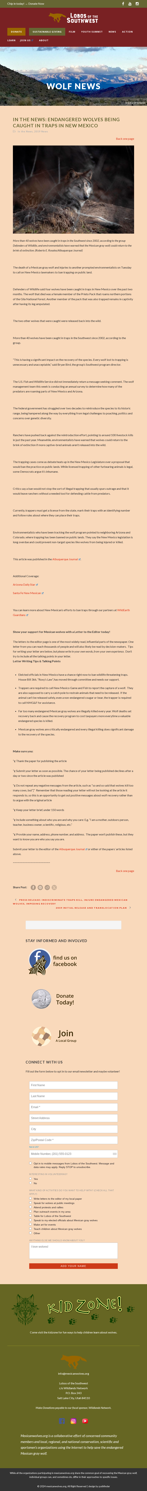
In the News (25, 131)
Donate (16, 31)
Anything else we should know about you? (57, 1240)
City (33, 1127)
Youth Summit (92, 31)
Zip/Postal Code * (41, 1138)
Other (37, 1233)
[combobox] (115, 1153)
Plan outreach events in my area (52, 1211)
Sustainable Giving (47, 31)
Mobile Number (40, 1152)
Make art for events (45, 1224)
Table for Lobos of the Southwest (52, 1216)
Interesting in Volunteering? (48, 1174)
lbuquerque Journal (72, 849)
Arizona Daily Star (24, 584)
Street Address (40, 1116)
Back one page (125, 138)
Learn (11, 40)
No (35, 1183)
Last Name (37, 1094)
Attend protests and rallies (48, 1207)
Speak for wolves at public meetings (54, 1203)
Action (127, 31)
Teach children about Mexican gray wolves (58, 1229)
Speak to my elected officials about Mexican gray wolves (66, 1220)
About (44, 40)
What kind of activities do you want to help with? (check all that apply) (71, 1192)
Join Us (25, 40)
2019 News (41, 131)
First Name (37, 1083)
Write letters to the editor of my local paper (58, 1198)
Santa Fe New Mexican (27, 593)
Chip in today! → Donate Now (25, 3)
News (112, 31)
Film (72, 31)
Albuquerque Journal (65, 559)
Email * (35, 1105)
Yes (36, 1179)
